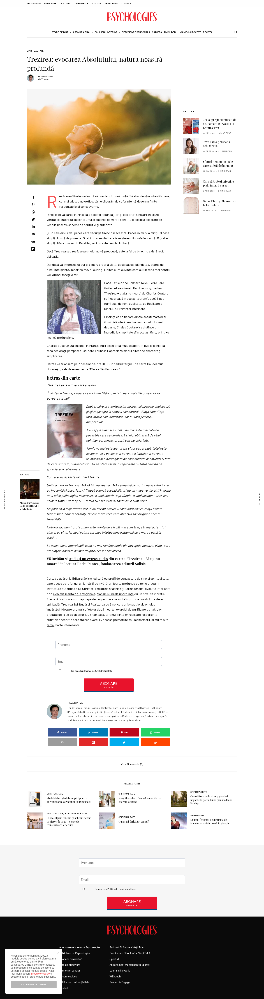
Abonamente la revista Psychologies (79, 947)
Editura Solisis (82, 578)
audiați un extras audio (88, 558)
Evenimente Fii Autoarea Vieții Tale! (130, 953)
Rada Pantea (47, 76)
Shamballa (97, 614)
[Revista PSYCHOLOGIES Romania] (132, 16)
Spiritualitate (35, 51)
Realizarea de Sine (103, 604)
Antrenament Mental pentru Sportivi (130, 964)
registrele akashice (108, 589)
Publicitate (50, 3)
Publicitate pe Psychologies (74, 953)
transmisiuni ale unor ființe (115, 594)
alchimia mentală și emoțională (74, 594)
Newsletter (111, 3)
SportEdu (115, 959)
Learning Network (120, 970)
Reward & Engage (120, 982)
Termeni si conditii (69, 970)
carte (74, 378)
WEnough (115, 976)
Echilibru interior (76, 813)
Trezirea (111, 293)
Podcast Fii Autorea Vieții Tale (126, 947)
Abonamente (34, 3)
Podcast (96, 3)
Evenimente (81, 3)
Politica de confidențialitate (74, 982)
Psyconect (66, 3)
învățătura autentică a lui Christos (70, 589)
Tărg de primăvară (69, 964)
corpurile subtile (128, 604)
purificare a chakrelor (146, 609)
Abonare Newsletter (70, 959)
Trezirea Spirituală (74, 604)
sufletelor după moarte (99, 609)
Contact (126, 3)
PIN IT (75, 307)
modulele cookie (40, 973)
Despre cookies (68, 976)
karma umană (134, 589)
